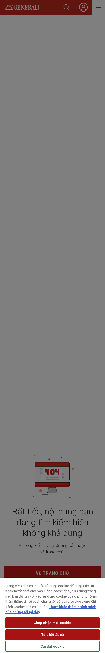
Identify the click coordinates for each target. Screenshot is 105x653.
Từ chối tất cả (52, 635)
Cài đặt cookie (52, 646)
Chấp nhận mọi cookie (53, 623)
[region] (52, 615)
